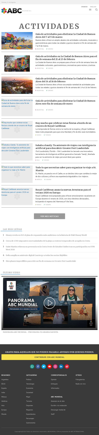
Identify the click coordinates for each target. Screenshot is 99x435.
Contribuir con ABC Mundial (49, 357)
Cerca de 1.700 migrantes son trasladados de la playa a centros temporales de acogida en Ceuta (48, 241)
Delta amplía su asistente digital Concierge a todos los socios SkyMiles (36, 255)
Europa (4, 410)
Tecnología (30, 384)
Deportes (29, 405)
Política (28, 379)
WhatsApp (32, 366)
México (4, 397)
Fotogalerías (80, 379)
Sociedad (29, 392)
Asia (2, 405)
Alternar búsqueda (96, 9)
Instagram (55, 366)
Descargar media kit (58, 410)
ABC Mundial (13, 13)
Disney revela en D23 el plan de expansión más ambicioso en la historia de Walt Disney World (46, 235)
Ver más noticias (49, 216)
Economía (29, 388)
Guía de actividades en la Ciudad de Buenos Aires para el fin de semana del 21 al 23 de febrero (66, 58)
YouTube (49, 366)
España (4, 388)
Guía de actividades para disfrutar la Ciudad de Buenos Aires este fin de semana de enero (65, 102)
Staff (52, 414)
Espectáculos (30, 414)
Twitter (44, 366)
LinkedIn (61, 366)
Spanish (84, 7)
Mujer (28, 397)
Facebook (38, 366)
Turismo (50, 49)
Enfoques (54, 384)
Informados (55, 388)
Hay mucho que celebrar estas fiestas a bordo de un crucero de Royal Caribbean (63, 124)
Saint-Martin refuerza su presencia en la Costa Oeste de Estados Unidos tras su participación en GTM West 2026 (50, 248)
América (39, 179)
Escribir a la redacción (59, 405)
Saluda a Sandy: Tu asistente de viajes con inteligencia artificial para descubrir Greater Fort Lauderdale (65, 147)
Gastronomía (30, 423)
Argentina (40, 49)
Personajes (30, 418)
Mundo (38, 135)
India (3, 392)
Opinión (54, 379)
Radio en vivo (81, 384)
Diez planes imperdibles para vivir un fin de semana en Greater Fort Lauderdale (41, 261)
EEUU (38, 160)
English (93, 7)
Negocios (29, 410)
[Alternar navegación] (90, 9)
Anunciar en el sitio (58, 401)
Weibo (67, 366)
